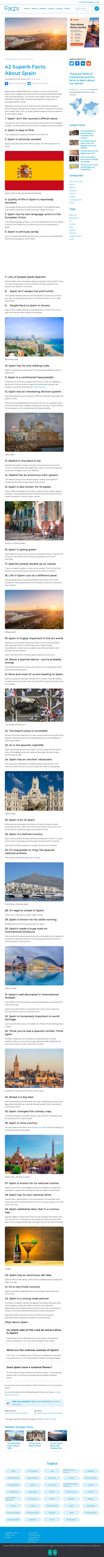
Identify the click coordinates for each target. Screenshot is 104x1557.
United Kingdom (39, 387)
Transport (52, 1513)
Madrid (72, 230)
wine (40, 1127)
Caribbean (90, 1471)
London (90, 1485)
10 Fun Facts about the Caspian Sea (56, 1445)
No (55, 1552)
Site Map (8, 1537)
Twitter (71, 63)
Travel (71, 1513)
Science (51, 8)
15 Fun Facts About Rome (35, 1444)
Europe (13, 59)
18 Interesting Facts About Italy (13, 1445)
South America (52, 1506)
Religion (91, 1499)
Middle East (13, 1492)
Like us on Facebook (40, 1401)
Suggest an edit (93, 2)
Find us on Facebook (17, 83)
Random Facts (33, 1540)
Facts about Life (34, 1537)
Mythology (33, 1492)
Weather (33, 1520)
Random (42, 8)
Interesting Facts (34, 1535)
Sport (71, 1506)
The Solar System (33, 1513)
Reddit (88, 63)
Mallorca (72, 233)
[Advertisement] (34, 257)
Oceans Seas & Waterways (10, 1499)
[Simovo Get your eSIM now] (84, 47)
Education (52, 1478)
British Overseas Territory (68, 1471)
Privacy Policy (10, 1535)
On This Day (32, 1499)
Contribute (83, 2)
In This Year (52, 1485)
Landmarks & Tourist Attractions (70, 1485)
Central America (13, 1478)
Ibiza (71, 227)
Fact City (12, 8)
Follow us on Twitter (39, 83)
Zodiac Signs (71, 1520)
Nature (35, 8)
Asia (52, 1471)
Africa (13, 1471)
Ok (50, 1552)
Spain (71, 239)
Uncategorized (75, 200)
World (66, 8)
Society (59, 8)
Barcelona (73, 218)
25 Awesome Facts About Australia (48, 1413)
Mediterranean (75, 236)
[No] (101, 1550)
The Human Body (13, 1513)
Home (7, 59)
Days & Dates (32, 1478)
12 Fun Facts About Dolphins (16, 1413)
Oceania (91, 1492)
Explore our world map (78, 90)
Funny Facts (32, 1533)
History (27, 8)
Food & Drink (13, 1485)
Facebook (77, 63)
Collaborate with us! (12, 1533)
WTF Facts (32, 1542)
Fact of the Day (76, 182)
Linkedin (83, 63)
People (52, 1499)
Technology (91, 1506)
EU (70, 221)
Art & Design (32, 1471)
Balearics (73, 215)
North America (71, 1492)
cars (22, 1341)
